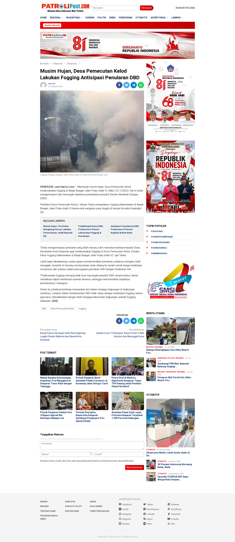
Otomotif (150, 450)
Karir (93, 501)
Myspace (126, 519)
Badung (150, 347)
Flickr (149, 524)
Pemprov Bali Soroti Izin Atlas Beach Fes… (174, 379)
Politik (171, 358)
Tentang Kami (48, 511)
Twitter (150, 504)
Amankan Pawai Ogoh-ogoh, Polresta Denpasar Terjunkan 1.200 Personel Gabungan (127, 415)
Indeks (43, 501)
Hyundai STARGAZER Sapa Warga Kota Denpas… (172, 478)
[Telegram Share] (133, 85)
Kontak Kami (72, 511)
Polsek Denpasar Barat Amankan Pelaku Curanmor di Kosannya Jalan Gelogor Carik (92, 380)
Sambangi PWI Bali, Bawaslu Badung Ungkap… (173, 365)
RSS (173, 524)
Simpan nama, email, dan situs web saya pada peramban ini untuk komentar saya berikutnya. (87, 461)
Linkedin (151, 514)
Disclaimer (96, 506)
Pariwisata (171, 372)
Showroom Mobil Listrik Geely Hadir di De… (168, 454)
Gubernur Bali (159, 253)
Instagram (127, 514)
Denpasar (162, 358)
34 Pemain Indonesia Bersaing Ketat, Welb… (174, 466)
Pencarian (147, 8)
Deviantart (175, 514)
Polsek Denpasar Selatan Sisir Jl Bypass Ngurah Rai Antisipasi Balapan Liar (56, 415)
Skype (150, 519)
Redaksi (44, 506)
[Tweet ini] (126, 85)
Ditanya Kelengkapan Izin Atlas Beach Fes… (167, 351)
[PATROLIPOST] (65, 7)
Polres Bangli (159, 248)
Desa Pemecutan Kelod (62, 308)
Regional (159, 347)
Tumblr (125, 509)
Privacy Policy (73, 506)
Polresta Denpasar (162, 237)
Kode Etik (70, 501)
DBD (44, 308)
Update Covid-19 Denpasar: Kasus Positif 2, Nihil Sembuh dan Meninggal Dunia (120, 333)
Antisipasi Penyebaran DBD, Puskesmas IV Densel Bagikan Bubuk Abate (125, 229)
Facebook (127, 504)
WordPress (176, 509)
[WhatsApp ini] (141, 85)
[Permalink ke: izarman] (43, 85)
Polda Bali (157, 231)
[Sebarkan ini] (119, 85)
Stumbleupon (153, 509)
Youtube (175, 519)
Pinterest (175, 504)
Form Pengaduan (99, 511)
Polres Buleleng (160, 242)
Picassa (125, 524)
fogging (82, 308)
